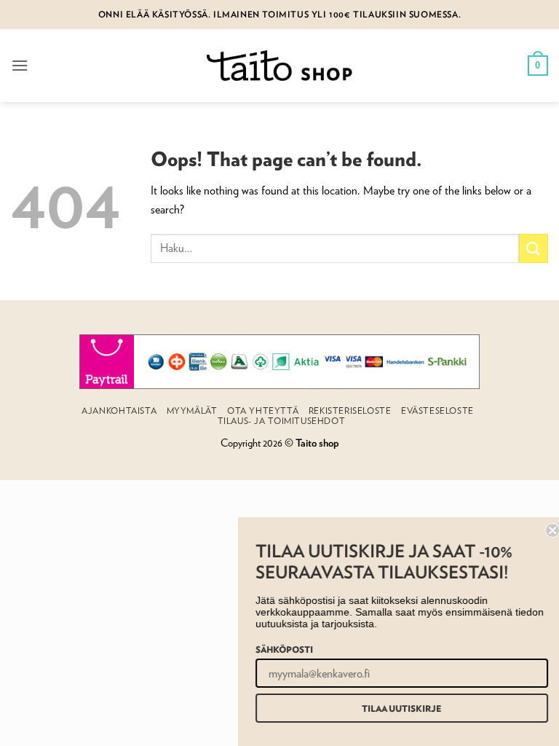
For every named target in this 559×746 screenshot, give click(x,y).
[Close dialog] (546, 530)
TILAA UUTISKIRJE (395, 708)
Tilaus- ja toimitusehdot (282, 420)
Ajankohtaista (119, 410)
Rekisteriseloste (350, 410)
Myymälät (192, 410)
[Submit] (533, 248)
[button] (19, 65)
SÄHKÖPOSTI (278, 649)
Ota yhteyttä (262, 410)
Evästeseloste (437, 410)
